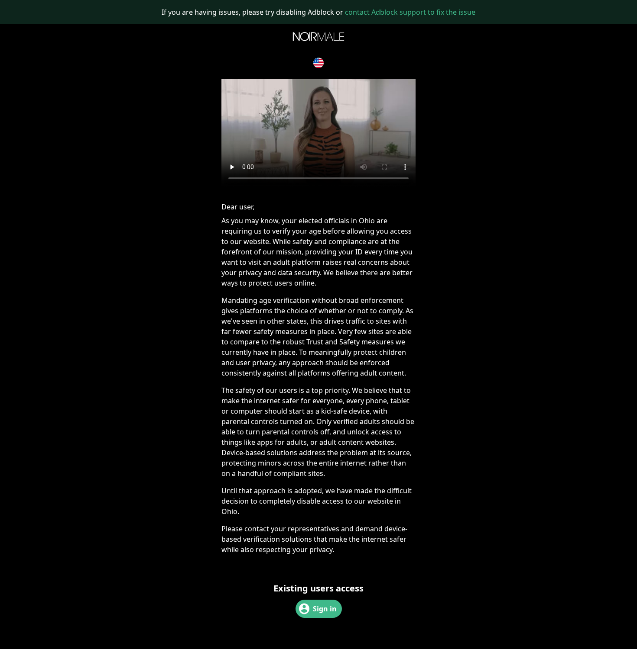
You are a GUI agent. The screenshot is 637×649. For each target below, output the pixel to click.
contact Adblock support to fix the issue (410, 12)
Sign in (325, 609)
